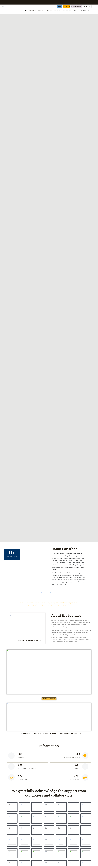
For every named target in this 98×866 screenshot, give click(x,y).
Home (26, 10)
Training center (67, 10)
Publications (57, 10)
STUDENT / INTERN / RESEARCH (81, 10)
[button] (33, 11)
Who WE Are (32, 10)
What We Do (41, 10)
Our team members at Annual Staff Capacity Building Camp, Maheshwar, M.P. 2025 (49, 733)
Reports (49, 10)
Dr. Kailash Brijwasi (28, 640)
